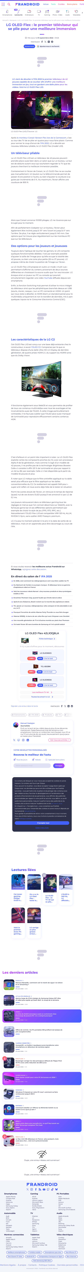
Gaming (34, 1194)
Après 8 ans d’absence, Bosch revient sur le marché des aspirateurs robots (41, 602)
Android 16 (30, 1256)
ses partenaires (30, 811)
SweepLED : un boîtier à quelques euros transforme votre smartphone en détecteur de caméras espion (37, 1046)
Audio (59, 1213)
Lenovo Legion (37, 1200)
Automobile (9, 1213)
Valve (34, 1210)
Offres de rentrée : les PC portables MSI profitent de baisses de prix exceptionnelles (39, 1031)
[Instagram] (31, 1189)
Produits (48, 715)
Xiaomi (8, 1210)
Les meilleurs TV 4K (40, 692)
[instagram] (23, 740)
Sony (34, 1225)
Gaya (60, 1241)
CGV (82, 1265)
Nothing (61, 1224)
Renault (8, 1227)
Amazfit (9, 1237)
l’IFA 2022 (44, 143)
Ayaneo (34, 1198)
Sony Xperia (10, 1208)
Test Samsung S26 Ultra (42, 1261)
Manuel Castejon (27, 723)
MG (7, 1224)
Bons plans (72, 4)
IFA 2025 (46, 576)
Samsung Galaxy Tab (39, 1245)
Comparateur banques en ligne (50, 1256)
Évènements (19, 715)
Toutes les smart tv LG (40, 697)
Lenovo (61, 1202)
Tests (53, 4)
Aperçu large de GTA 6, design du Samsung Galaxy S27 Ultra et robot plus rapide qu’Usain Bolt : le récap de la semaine (38, 999)
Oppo (8, 1204)
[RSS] (40, 1189)
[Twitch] (48, 1189)
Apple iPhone (10, 1197)
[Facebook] (35, 1189)
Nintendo (35, 1204)
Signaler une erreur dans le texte (24, 706)
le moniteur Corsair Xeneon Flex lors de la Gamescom (41, 138)
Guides (61, 4)
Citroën (8, 1220)
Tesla (7, 1229)
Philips (34, 1222)
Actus (45, 4)
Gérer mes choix (42, 828)
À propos (22, 1265)
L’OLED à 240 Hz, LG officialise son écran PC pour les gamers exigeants (65, 897)
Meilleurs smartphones (16, 1252)
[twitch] (19, 740)
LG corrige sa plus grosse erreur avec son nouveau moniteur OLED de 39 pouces (34, 931)
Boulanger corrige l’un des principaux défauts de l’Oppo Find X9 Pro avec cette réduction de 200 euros (39, 1062)
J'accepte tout (43, 823)
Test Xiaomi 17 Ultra (15, 1256)
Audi (7, 1216)
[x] (14, 740)
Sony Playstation (38, 1208)
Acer (60, 1197)
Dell (59, 1200)
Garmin (8, 1243)
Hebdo (38, 760)
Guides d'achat (21, 1075)
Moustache (62, 1243)
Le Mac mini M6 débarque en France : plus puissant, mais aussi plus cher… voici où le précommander (37, 1140)
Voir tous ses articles (58, 740)
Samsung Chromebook (66, 1210)
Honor (60, 1204)
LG (19, 20)
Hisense (35, 1216)
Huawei (8, 1200)
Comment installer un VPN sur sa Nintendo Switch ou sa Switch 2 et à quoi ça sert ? (37, 1108)
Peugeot (9, 1225)
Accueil (5, 20)
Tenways (61, 1247)
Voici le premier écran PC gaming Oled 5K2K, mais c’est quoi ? (18, 931)
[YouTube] (44, 1189)
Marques (13, 20)
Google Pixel (10, 1198)
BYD (7, 1218)
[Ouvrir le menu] (3, 4)
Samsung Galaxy (12, 1206)
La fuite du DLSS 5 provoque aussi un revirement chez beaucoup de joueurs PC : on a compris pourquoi (36, 1015)
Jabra (60, 1220)
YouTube (48, 278)
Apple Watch (10, 1239)
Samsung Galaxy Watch (14, 1247)
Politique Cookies (47, 1265)
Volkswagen (10, 1231)
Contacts (32, 1265)
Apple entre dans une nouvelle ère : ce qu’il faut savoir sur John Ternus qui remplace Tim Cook (37, 1124)
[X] (27, 1189)
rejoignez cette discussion (34, 569)
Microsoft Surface (64, 1208)
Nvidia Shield (36, 1206)
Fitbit (8, 1241)
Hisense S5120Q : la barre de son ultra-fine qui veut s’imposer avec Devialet (41, 616)
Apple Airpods (63, 1216)
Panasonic (36, 1220)
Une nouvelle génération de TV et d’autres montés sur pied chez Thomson (41, 620)
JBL (59, 1222)
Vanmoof (61, 1249)
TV (60, 715)
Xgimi (34, 1229)
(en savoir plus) (56, 803)
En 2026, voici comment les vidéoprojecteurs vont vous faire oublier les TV (41, 581)
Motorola (9, 1202)
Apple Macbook (63, 1198)
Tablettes (34, 1235)
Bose (60, 1218)
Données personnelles (67, 1265)
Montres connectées (14, 1235)
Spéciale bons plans (56, 760)
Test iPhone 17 (71, 1252)
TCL (33, 1227)
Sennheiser (62, 1227)
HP (59, 1206)
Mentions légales (8, 1265)
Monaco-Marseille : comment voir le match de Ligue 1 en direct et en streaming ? (39, 983)
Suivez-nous (29, 46)
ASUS (34, 1197)
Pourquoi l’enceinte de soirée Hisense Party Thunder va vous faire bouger (41, 612)
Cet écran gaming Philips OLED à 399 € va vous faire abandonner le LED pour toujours (18, 897)
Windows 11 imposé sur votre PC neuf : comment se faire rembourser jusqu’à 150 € (37, 1093)
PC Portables (63, 1194)
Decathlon (62, 1239)
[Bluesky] (56, 1189)
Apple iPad (36, 1237)
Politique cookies (25, 819)
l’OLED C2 (36, 347)
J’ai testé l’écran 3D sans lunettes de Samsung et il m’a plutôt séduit (39, 624)
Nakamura (62, 1245)
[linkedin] (28, 740)
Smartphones (10, 1194)
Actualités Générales (23, 996)
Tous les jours (21, 760)
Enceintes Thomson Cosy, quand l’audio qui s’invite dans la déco (38, 598)
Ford (7, 1222)
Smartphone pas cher (53, 1252)
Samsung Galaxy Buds (66, 1225)
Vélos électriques (65, 1235)
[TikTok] (52, 1189)
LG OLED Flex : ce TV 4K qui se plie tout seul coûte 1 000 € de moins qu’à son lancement (49, 899)
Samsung (35, 1224)
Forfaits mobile (35, 1252)
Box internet (71, 1256)
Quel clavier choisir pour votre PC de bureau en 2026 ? (36, 1077)
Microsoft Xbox (37, 1202)
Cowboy (61, 1237)
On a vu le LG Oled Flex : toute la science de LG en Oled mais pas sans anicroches (34, 897)
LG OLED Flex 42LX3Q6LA (42, 633)
